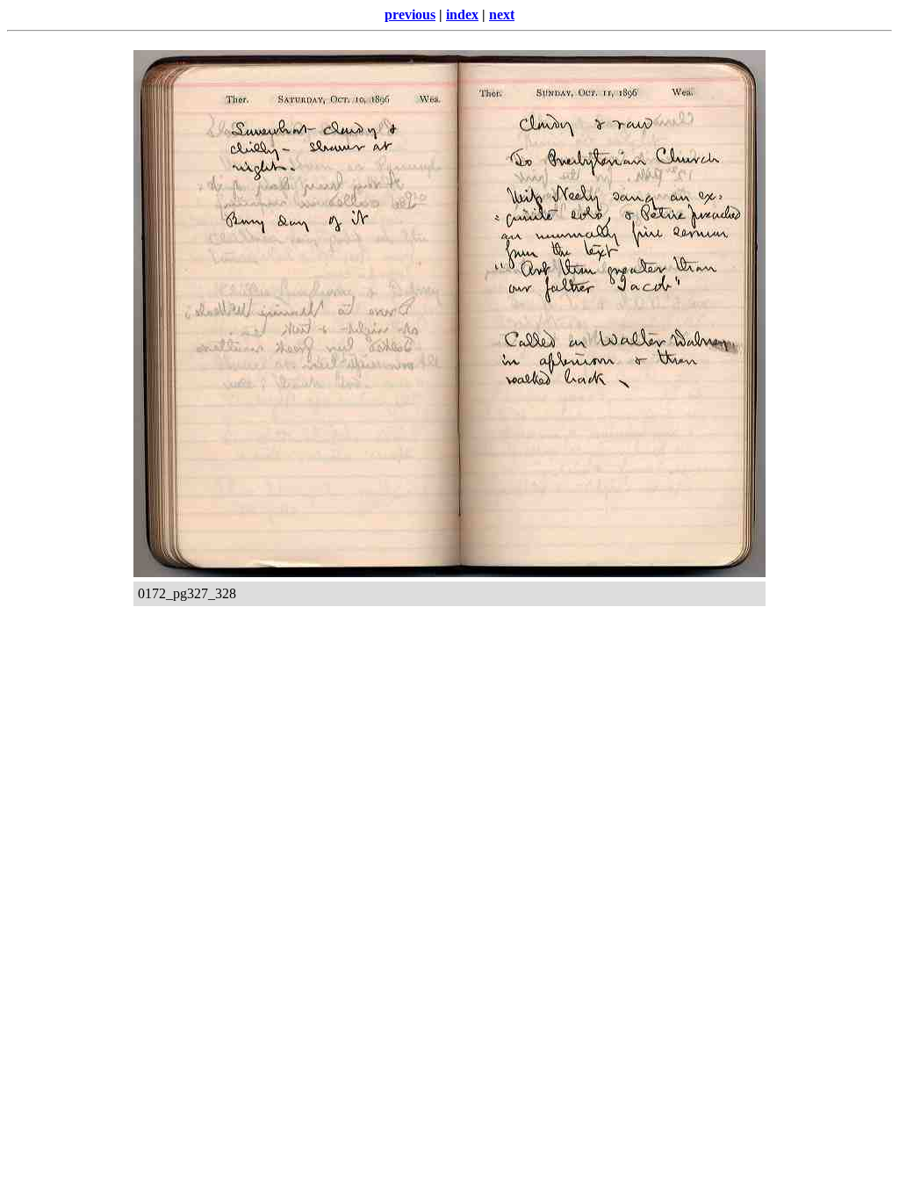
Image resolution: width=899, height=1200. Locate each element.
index (462, 14)
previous (410, 14)
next (501, 14)
